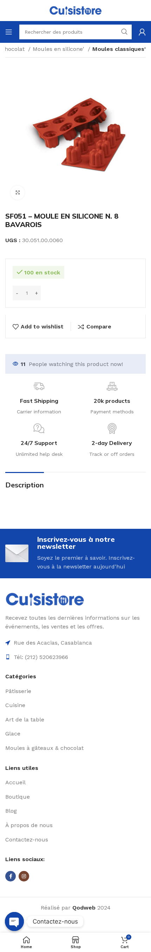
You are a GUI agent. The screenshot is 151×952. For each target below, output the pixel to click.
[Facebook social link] (10, 876)
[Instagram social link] (24, 876)
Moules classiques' (119, 49)
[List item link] (75, 691)
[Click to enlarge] (18, 193)
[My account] (142, 32)
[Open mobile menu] (9, 32)
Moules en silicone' (59, 49)
